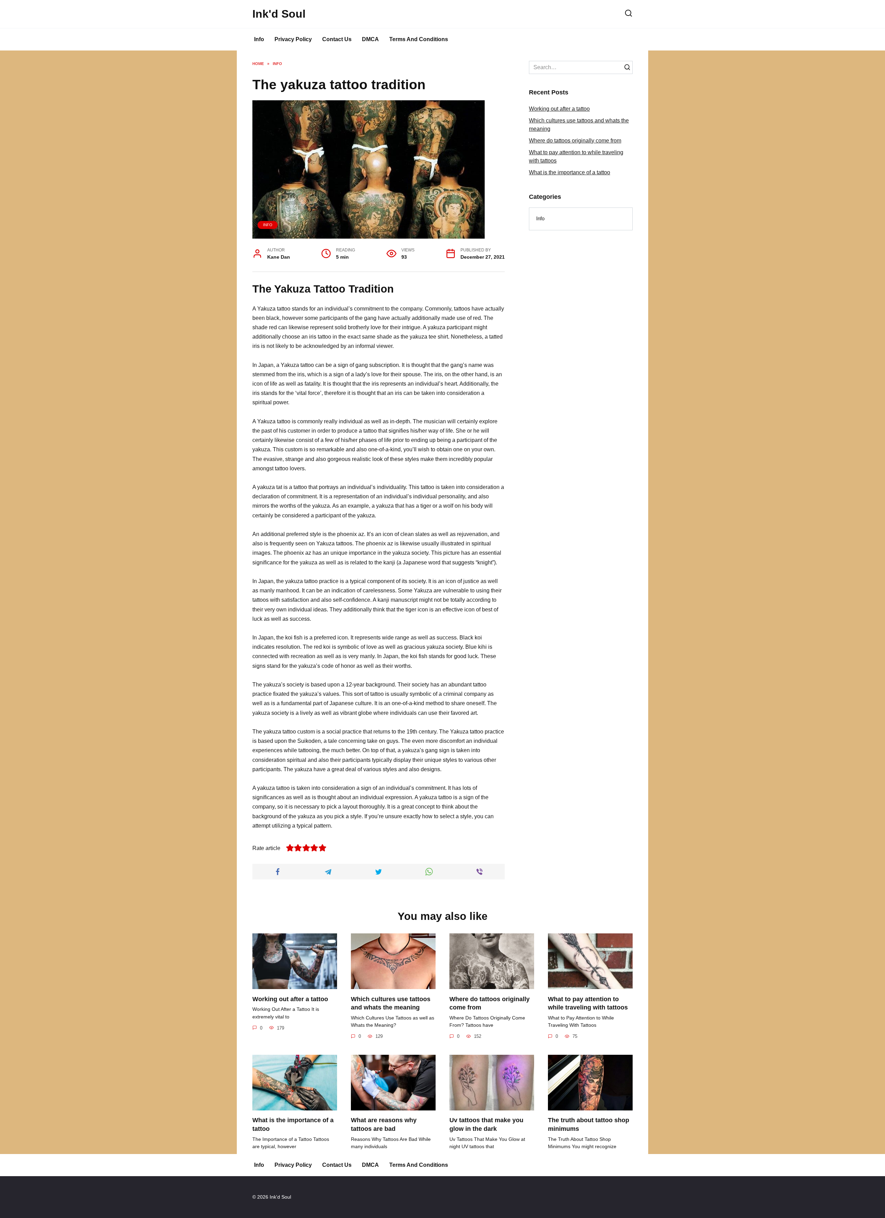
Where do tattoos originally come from (575, 141)
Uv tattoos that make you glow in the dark (486, 1124)
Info (259, 39)
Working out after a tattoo (559, 109)
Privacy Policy (293, 39)
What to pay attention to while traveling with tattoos (588, 1003)
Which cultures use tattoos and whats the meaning (390, 1003)
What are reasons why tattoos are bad (384, 1124)
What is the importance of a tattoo (569, 172)
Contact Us (337, 39)
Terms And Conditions (418, 39)
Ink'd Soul (279, 14)
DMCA (370, 39)
